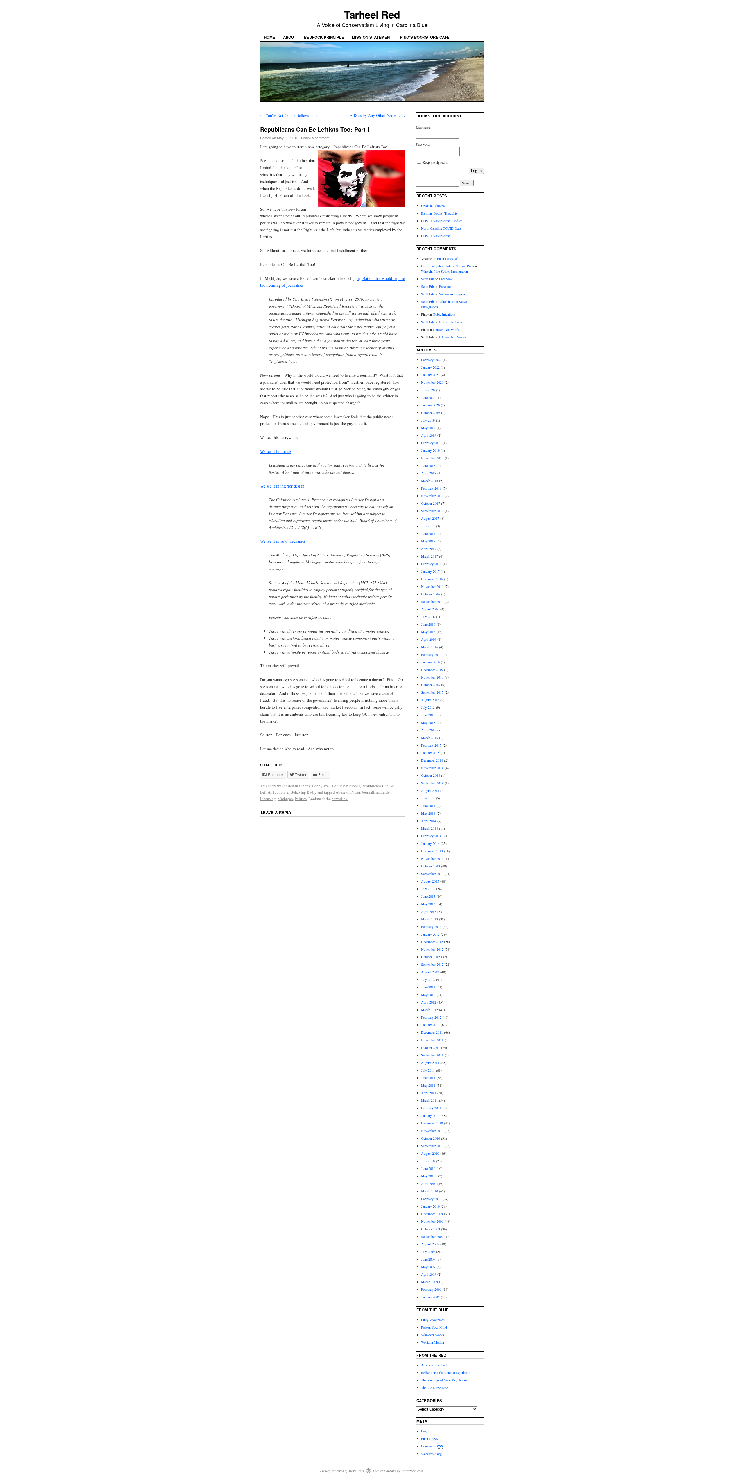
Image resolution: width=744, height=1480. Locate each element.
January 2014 (430, 843)
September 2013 (432, 873)
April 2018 (428, 473)
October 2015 (430, 684)
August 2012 (430, 972)
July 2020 (428, 390)
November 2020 (432, 382)
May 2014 (428, 813)
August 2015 (430, 699)
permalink (340, 798)
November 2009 (432, 1221)
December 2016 (432, 578)
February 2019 (431, 442)
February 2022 (431, 359)
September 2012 (432, 964)
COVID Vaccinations (435, 235)
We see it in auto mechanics (282, 541)
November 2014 (432, 767)
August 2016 (430, 609)
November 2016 (432, 586)
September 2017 (432, 510)
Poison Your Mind (434, 1327)
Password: (423, 144)
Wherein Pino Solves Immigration (444, 271)
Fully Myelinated (433, 1319)
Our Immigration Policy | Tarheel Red (447, 266)
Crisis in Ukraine (433, 205)
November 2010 (432, 1130)
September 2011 (432, 1055)
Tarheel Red (372, 14)
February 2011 (431, 1108)
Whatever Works (432, 1334)
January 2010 (430, 1206)
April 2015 (428, 730)
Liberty (304, 785)
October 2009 (430, 1229)
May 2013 (428, 903)
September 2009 (432, 1236)
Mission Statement (372, 37)
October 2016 (430, 594)
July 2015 (428, 707)
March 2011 (429, 1100)
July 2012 (428, 979)
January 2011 (430, 1115)
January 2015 (430, 752)
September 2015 (432, 692)
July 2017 (428, 526)
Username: (423, 127)
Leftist (385, 792)
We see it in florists (275, 451)
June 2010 (428, 1168)
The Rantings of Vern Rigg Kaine (444, 1380)
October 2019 (430, 412)
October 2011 (430, 1047)
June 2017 (428, 533)
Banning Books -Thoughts (439, 213)
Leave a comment (315, 137)
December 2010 (432, 1123)
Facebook (446, 278)
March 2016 (429, 647)
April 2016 (428, 639)
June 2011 (428, 1077)
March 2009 (429, 1281)
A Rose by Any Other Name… (377, 115)
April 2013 (428, 911)
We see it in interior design (282, 486)
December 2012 (432, 941)
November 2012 (432, 949)
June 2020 (428, 397)
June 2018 (428, 465)
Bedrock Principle (324, 37)
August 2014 (430, 790)
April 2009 (428, 1274)
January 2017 (430, 571)
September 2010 (432, 1145)
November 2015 (432, 677)
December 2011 (432, 1032)
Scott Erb (427, 278)
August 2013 (430, 881)
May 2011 (428, 1085)
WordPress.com (412, 1470)
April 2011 (428, 1092)
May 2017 (428, 541)
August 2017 (430, 518)
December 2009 (432, 1213)
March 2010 (429, 1191)
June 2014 (428, 805)
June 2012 (428, 987)
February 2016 (431, 654)
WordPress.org (431, 1453)
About (289, 37)
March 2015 (429, 737)
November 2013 (432, 858)
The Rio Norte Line (434, 1387)
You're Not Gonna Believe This (288, 115)
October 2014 (430, 775)
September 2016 (432, 601)
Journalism (370, 792)
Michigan (285, 798)
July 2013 (428, 888)
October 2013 (430, 866)
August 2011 (430, 1062)
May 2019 (428, 427)
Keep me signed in (435, 162)
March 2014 (429, 828)
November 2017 (432, 495)
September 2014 (432, 783)
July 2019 (428, 420)
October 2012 (430, 956)
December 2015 (432, 669)
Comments (432, 1446)
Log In (476, 171)
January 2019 (430, 450)
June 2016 (428, 624)
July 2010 (428, 1160)
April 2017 (428, 548)
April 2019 (428, 435)
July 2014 (428, 798)
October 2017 (430, 503)
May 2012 (428, 994)
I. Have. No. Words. (447, 329)
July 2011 (428, 1070)
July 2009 (428, 1251)
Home (269, 37)
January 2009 (430, 1297)
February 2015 (431, 745)
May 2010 (428, 1176)
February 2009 (431, 1289)
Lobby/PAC (321, 785)
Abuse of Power (348, 792)
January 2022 (430, 367)
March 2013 (429, 919)
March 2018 (429, 480)
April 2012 (428, 1002)
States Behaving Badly (298, 792)
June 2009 (428, 1259)
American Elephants (435, 1365)
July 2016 (428, 616)
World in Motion (432, 1342)
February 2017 (431, 563)
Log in (425, 1431)
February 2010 (431, 1198)
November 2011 (432, 1040)
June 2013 (428, 896)
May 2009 (428, 1266)
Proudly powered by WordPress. (342, 1470)
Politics (301, 798)
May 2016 (428, 631)
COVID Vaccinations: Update (441, 220)
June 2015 (428, 715)
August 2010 (430, 1153)
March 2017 (429, 556)
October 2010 (430, 1138)
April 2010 (428, 1183)
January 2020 (430, 405)
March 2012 (429, 1009)
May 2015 (428, 722)
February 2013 (431, 926)
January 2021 (430, 374)
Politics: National (346, 785)
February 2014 (431, 835)
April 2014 (428, 820)
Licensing (268, 798)
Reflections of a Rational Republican (446, 1372)
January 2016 (430, 662)
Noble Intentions (444, 314)
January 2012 (430, 1024)
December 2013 (432, 851)
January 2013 (430, 934)
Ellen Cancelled (447, 258)
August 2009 (430, 1244)
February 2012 (431, 1017)
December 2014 (432, 760)
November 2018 (432, 458)
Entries (429, 1438)
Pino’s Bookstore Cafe (425, 37)
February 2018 (431, 488)
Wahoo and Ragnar (452, 294)
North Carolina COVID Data (441, 228)
